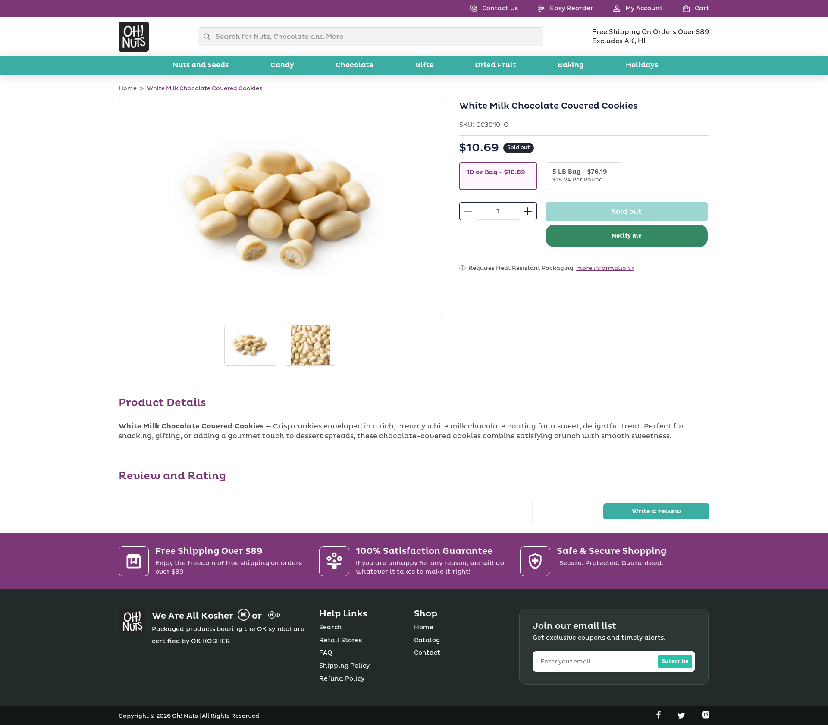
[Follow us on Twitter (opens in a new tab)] (682, 716)
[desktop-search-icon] (209, 36)
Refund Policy (341, 678)
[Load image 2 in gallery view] (310, 345)
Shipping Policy (344, 665)
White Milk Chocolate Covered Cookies (204, 88)
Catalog (427, 640)
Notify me (627, 235)
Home (128, 88)
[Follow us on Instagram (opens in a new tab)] (705, 716)
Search (330, 627)
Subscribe (675, 661)
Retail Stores (340, 640)
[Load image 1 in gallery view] (250, 345)
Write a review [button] (656, 511)
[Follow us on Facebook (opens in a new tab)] (659, 716)
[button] (686, 8)
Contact (427, 652)
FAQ (325, 652)
